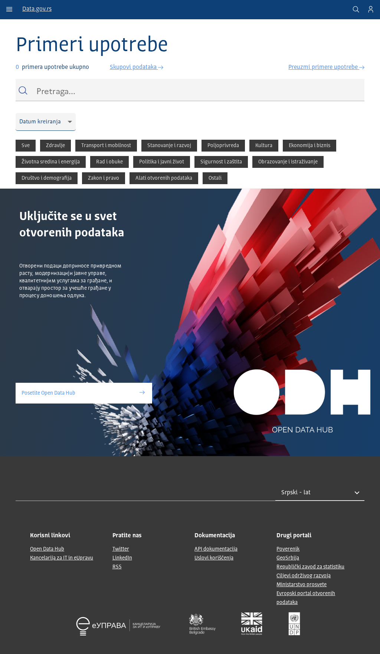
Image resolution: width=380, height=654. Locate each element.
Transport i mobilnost (106, 145)
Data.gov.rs (37, 9)
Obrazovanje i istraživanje (288, 162)
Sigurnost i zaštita (221, 162)
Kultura (263, 145)
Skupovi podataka (134, 67)
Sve (26, 145)
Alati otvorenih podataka (163, 178)
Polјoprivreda (223, 145)
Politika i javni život (161, 162)
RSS (117, 567)
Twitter (120, 549)
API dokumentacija (216, 549)
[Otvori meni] (9, 9)
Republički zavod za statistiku (310, 567)
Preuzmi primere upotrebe (323, 67)
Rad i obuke (109, 162)
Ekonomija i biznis (309, 145)
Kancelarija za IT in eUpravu (61, 558)
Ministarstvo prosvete (301, 584)
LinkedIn (122, 558)
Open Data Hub (47, 549)
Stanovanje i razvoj (169, 145)
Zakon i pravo (103, 178)
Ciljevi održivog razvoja (303, 575)
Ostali (215, 178)
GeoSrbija (287, 558)
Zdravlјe (55, 145)
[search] (356, 9)
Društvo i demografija (47, 178)
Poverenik (287, 549)
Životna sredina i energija (51, 162)
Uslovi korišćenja (213, 558)
